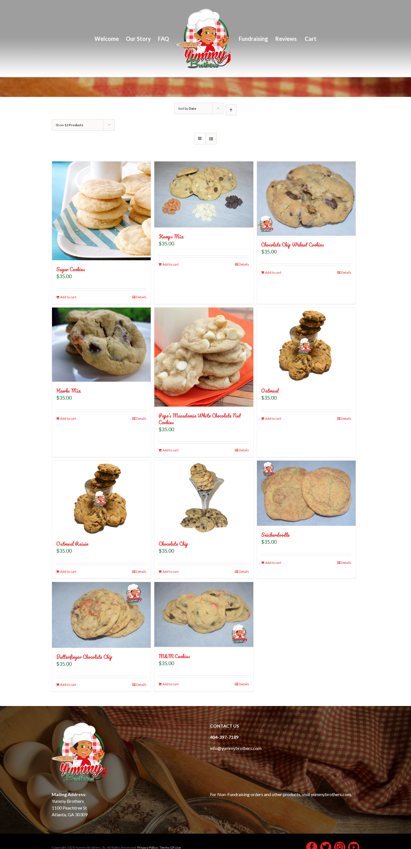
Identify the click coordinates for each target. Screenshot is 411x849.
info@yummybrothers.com (235, 748)
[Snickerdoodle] (306, 493)
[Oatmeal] (306, 345)
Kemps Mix (171, 236)
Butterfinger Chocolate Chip (84, 657)
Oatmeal (270, 391)
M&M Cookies (174, 656)
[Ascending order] (231, 110)
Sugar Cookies (70, 269)
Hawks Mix (68, 391)
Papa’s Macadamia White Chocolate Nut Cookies (200, 419)
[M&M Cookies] (203, 615)
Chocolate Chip (173, 544)
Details (141, 297)
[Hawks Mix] (101, 345)
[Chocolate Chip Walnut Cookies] (306, 198)
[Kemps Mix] (203, 194)
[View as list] (211, 138)
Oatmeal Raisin (72, 544)
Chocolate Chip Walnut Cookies (292, 244)
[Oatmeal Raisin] (101, 498)
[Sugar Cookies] (101, 210)
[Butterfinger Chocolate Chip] (101, 615)
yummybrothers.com (331, 794)
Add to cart (68, 297)
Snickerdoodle (275, 535)
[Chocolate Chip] (203, 498)
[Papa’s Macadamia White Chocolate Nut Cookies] (203, 357)
